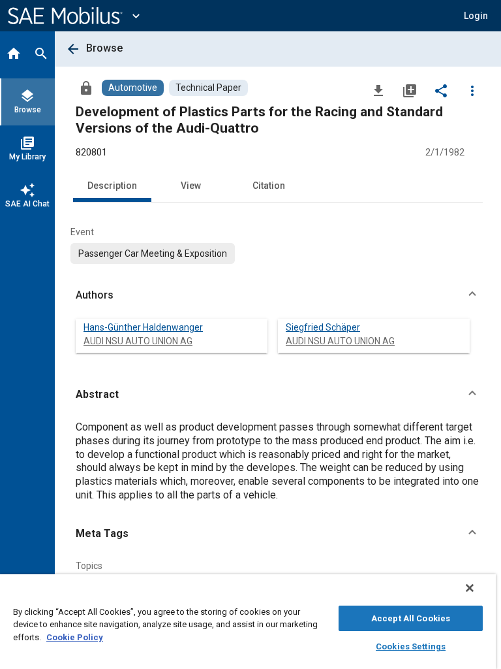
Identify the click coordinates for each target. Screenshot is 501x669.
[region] (248, 621)
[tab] (13, 54)
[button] (278, 295)
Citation (268, 185)
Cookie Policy (74, 637)
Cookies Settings (411, 646)
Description (112, 185)
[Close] (470, 588)
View (191, 185)
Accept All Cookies (410, 618)
